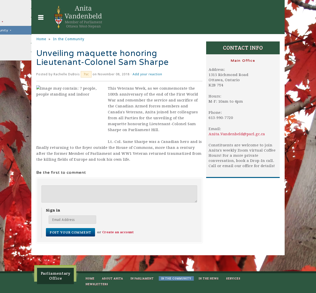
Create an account (118, 232)
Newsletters (97, 284)
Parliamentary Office (55, 276)
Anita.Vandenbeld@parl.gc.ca (237, 134)
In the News (209, 278)
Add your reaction (147, 74)
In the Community (68, 39)
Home (41, 39)
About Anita (112, 278)
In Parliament (142, 278)
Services (233, 278)
